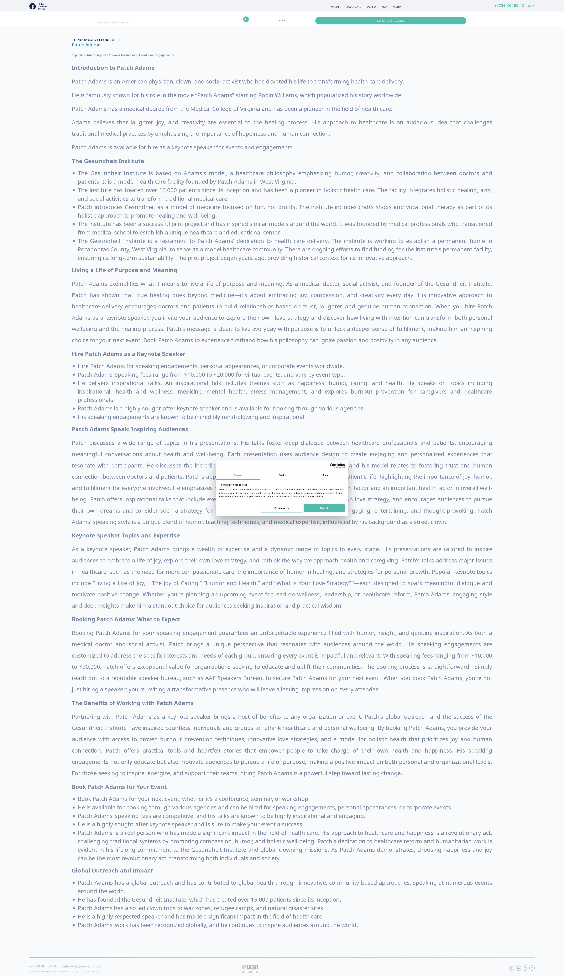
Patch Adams (86, 44)
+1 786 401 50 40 (514, 6)
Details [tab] (282, 475)
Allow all (324, 508)
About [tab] (326, 475)
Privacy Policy (93, 971)
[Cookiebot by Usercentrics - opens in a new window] (332, 465)
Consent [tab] (238, 475)
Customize (279, 508)
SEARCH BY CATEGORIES (390, 20)
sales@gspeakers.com (81, 966)
